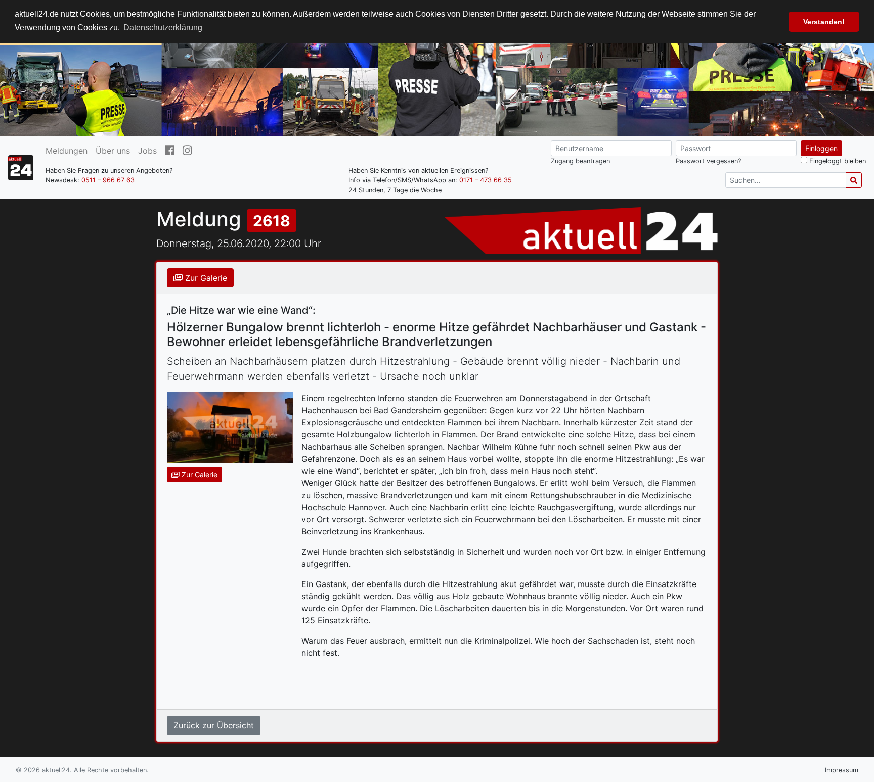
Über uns (113, 150)
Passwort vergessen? (708, 161)
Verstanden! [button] (824, 22)
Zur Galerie (205, 278)
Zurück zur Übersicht (213, 725)
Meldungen (67, 150)
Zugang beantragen (580, 161)
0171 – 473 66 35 (485, 180)
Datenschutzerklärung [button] (162, 27)
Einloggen (821, 148)
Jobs (147, 150)
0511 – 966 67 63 (108, 180)
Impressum (841, 770)
